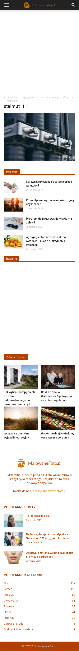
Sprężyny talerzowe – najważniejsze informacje (48, 97)
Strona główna (11, 97)
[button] (73, 5)
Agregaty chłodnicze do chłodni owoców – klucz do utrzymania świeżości (46, 241)
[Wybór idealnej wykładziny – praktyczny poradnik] (58, 418)
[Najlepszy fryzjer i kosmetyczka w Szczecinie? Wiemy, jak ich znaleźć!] (13, 539)
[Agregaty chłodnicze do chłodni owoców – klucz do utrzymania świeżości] (13, 242)
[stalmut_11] (39, 159)
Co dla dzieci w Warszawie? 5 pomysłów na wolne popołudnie (56, 396)
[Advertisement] (39, 52)
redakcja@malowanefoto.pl (49, 491)
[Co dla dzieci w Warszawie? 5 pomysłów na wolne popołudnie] (58, 377)
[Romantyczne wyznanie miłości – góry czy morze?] (13, 205)
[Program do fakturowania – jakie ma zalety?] (13, 223)
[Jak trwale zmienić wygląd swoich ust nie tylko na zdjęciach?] (13, 557)
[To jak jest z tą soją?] (13, 520)
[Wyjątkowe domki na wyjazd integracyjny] (21, 418)
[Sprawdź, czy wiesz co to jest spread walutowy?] (13, 186)
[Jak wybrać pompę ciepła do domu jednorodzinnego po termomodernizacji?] (21, 377)
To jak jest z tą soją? (38, 515)
